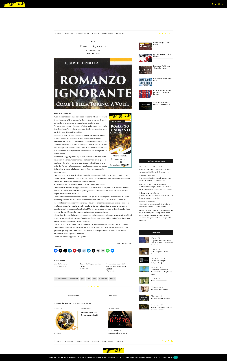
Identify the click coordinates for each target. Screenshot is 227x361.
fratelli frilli (74, 279)
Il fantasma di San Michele (160, 298)
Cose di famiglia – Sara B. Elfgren (161, 43)
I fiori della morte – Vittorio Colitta (151, 167)
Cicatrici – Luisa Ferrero (147, 202)
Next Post (113, 295)
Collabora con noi (82, 33)
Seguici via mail (107, 33)
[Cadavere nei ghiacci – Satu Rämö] (145, 82)
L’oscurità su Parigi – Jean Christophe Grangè (161, 67)
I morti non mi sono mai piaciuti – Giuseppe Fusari (162, 103)
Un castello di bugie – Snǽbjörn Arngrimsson (159, 262)
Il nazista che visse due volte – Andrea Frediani (161, 308)
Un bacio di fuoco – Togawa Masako (162, 55)
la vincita (57, 333)
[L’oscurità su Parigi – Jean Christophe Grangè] (145, 70)
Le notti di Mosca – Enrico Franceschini (152, 184)
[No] (224, 357)
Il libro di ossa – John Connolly (149, 193)
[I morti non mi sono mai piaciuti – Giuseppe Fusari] (145, 106)
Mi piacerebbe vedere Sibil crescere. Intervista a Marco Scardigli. (116, 266)
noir (94, 279)
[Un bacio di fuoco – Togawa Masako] (145, 58)
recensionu (103, 279)
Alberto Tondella (61, 279)
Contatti (95, 33)
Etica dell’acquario (60, 264)
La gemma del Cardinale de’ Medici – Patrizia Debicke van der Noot (162, 243)
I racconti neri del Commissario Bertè (89, 313)
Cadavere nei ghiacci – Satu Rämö (162, 79)
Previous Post (73, 295)
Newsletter (120, 33)
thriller (112, 279)
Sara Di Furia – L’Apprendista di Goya (117, 331)
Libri (93, 42)
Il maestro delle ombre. (159, 290)
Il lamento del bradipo (147, 176)
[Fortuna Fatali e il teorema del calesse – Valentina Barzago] (145, 94)
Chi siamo (57, 33)
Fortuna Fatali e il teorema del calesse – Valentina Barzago (162, 92)
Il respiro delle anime (159, 281)
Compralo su (115, 165)
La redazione (68, 33)
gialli (82, 279)
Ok (176, 357)
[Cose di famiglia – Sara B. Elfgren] (145, 46)
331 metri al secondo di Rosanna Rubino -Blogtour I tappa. (161, 272)
